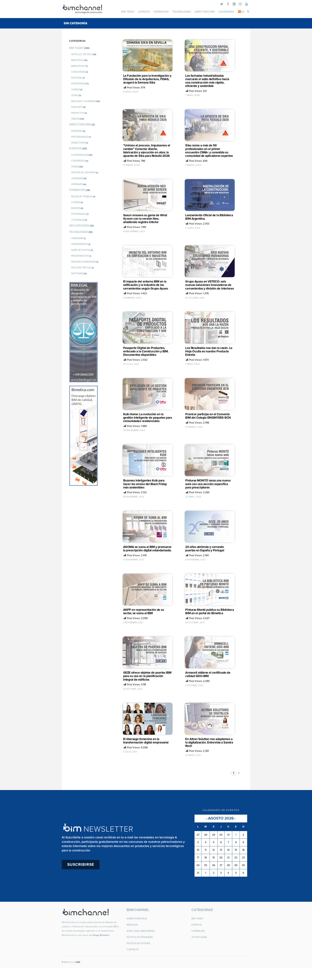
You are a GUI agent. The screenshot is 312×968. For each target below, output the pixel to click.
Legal (74, 95)
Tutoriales (77, 220)
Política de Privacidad (140, 937)
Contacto (133, 949)
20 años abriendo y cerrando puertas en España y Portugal (204, 548)
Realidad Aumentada (83, 261)
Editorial (76, 77)
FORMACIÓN (161, 11)
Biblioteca (77, 60)
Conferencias (79, 155)
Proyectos (77, 113)
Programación (80, 255)
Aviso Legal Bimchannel (141, 931)
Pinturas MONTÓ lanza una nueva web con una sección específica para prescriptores (207, 484)
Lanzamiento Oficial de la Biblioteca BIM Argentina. (209, 216)
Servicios (132, 924)
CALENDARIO (226, 11)
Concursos (78, 72)
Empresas (77, 131)
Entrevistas (78, 83)
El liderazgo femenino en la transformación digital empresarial (146, 740)
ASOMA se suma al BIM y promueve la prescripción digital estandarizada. (147, 548)
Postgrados (78, 214)
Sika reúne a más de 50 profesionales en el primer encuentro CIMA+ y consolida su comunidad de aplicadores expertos (209, 150)
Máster (75, 208)
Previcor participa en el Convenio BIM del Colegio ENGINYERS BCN (208, 415)
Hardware (77, 238)
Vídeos (75, 118)
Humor (75, 89)
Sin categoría (79, 225)
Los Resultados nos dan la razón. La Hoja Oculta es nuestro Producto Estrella (208, 351)
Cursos (75, 202)
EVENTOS (144, 11)
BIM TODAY (128, 11)
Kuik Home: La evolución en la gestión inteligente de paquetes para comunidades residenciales (147, 417)
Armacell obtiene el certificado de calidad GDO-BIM (207, 674)
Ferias (74, 166)
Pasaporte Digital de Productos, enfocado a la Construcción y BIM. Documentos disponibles (146, 351)
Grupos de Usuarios (83, 172)
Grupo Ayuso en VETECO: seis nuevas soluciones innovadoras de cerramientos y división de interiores (209, 285)
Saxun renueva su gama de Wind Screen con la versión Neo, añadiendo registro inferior (145, 218)
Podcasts (77, 107)
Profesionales (80, 136)
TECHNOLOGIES (181, 11)
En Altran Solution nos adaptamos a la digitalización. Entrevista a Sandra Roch (209, 742)
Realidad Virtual (81, 267)
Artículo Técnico (81, 54)
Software (77, 273)
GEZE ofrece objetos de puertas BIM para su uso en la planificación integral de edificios (147, 676)
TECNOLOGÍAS (78, 232)
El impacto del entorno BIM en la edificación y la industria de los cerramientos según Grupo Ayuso (145, 285)
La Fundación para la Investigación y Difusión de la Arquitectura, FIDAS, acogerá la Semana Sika (147, 79)
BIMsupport (78, 66)
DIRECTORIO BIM (205, 11)
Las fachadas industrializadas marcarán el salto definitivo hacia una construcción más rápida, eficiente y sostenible (207, 81)
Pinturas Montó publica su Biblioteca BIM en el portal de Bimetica (209, 611)
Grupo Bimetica (101, 935)
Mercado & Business (83, 101)
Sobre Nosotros (137, 918)
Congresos (78, 160)
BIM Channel (69, 962)
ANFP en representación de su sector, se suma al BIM (143, 611)
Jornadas (77, 178)
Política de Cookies (138, 943)
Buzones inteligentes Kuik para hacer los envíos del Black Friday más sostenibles (145, 484)
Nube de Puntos (80, 250)
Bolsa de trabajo (82, 196)
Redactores (78, 142)
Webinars (76, 184)
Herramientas (79, 244)
